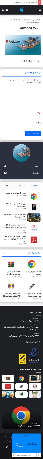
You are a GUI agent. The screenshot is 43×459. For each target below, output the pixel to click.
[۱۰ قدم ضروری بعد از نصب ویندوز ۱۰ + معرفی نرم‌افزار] (33, 217)
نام (39, 113)
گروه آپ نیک (8, 437)
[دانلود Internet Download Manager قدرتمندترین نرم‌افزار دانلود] (21, 394)
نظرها (7, 185)
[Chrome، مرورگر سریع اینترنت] (33, 196)
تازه (20, 185)
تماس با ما (10, 441)
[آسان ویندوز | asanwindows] (21, 10)
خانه (37, 20)
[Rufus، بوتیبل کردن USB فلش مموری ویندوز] (32, 286)
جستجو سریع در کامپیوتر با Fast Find (25, 3)
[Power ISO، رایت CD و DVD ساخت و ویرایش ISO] (11, 286)
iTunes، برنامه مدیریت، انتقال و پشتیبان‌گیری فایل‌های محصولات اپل (14, 227)
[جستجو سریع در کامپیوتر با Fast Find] (8, 394)
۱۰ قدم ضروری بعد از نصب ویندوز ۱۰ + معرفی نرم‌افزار (14, 215)
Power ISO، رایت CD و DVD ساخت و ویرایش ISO (11, 295)
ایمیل (38, 123)
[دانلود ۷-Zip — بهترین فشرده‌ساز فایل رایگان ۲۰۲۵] (35, 378)
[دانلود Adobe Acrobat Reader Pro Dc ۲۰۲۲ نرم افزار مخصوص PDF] (33, 239)
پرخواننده (34, 185)
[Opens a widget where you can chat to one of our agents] (26, 445)
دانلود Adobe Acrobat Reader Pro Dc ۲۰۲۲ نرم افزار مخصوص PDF (15, 239)
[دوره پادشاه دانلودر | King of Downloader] (33, 207)
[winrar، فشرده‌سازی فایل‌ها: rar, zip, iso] (11, 264)
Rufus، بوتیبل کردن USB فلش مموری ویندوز (32, 295)
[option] (21, 415)
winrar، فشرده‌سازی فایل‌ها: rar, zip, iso (13, 272)
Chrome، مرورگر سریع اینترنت (16, 193)
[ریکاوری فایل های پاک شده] (35, 394)
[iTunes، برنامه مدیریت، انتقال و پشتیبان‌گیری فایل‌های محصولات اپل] (33, 228)
